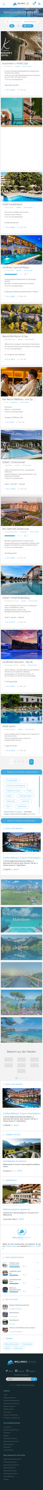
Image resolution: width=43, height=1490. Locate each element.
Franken (9, 796)
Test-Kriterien (7, 1427)
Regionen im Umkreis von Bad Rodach (22, 772)
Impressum (7, 1418)
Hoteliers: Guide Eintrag (11, 1415)
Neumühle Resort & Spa (15, 336)
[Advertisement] (21, 148)
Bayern (17, 66)
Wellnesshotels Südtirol (11, 1474)
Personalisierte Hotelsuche (11, 1403)
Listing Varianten (9, 1450)
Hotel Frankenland (12, 204)
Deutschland (27, 66)
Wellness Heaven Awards (11, 1441)
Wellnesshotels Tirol (9, 1468)
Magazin (6, 1436)
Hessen (17, 465)
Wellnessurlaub (27, 1344)
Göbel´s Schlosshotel (13, 462)
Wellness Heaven (9, 1444)
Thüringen (14, 402)
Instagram (32, 1371)
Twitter (10, 1371)
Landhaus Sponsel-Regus (15, 267)
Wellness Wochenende (11, 1344)
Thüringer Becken (25, 796)
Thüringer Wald (11, 780)
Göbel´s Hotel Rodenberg (16, 597)
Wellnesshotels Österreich (11, 1465)
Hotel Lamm (9, 726)
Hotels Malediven (9, 1476)
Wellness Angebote (9, 1406)
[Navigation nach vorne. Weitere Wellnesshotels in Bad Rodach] (31, 762)
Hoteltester (7, 1433)
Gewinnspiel (7, 1412)
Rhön (8, 806)
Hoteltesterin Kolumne (10, 1438)
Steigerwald (10, 801)
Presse (5, 1395)
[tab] (21, 772)
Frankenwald (21, 806)
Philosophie (7, 1447)
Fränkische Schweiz (13, 791)
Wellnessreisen (18, 1348)
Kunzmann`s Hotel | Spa (15, 63)
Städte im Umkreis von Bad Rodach (21, 821)
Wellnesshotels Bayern (10, 1462)
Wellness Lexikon (9, 1409)
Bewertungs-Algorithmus (11, 1430)
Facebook (21, 1371)
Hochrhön (25, 801)
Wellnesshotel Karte (9, 1398)
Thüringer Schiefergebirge (15, 786)
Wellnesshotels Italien (10, 1471)
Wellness (7, 1348)
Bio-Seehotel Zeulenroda (15, 528)
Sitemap (6, 1479)
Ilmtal (29, 791)
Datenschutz (16, 1418)
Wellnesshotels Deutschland (12, 1459)
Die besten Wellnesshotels (11, 1400)
